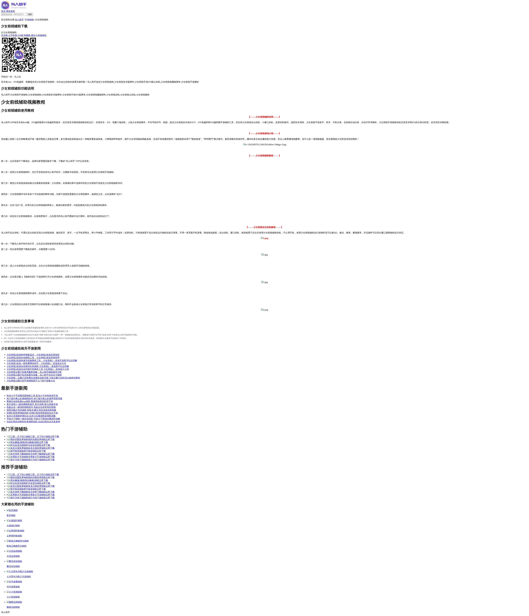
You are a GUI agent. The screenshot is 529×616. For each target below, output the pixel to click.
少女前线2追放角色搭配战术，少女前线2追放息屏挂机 (33, 355)
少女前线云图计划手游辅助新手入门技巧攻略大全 (31, 381)
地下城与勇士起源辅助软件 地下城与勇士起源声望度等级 (34, 398)
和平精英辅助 (30, 451)
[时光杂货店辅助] (17, 445)
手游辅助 (29, 19)
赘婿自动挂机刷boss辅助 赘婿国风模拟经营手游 (30, 401)
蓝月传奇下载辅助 (37, 454)
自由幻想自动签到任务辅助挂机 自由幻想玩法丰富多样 (33, 421)
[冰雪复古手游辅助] (18, 457)
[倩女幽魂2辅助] (16, 442)
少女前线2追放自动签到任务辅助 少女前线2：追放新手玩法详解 (38, 366)
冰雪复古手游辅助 (37, 457)
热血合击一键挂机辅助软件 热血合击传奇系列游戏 (31, 407)
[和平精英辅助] (16, 451)
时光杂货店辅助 (33, 445)
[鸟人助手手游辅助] (14, 8)
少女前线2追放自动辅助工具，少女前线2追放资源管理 (33, 357)
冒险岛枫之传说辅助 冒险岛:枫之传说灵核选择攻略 (31, 410)
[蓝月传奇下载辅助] (18, 454)
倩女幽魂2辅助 (32, 442)
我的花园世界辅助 (37, 439)
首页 (3, 11)
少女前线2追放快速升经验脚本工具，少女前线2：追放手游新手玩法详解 (42, 360)
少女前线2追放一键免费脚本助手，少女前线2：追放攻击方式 (36, 363)
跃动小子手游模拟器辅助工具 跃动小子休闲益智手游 (32, 395)
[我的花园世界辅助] (18, 439)
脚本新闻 (10, 11)
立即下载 (54, 436)
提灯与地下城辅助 (37, 459)
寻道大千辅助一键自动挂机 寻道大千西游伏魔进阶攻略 (33, 419)
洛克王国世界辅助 (37, 448)
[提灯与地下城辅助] (18, 459)
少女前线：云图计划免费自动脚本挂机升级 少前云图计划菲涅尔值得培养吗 (43, 378)
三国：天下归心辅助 (40, 436)
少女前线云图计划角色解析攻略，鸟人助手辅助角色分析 (34, 372)
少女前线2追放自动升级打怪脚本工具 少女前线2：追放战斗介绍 (38, 369)
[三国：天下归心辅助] (19, 436)
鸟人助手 (19, 19)
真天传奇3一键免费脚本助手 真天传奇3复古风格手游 (32, 404)
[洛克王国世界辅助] (18, 448)
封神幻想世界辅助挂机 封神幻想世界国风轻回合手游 (32, 413)
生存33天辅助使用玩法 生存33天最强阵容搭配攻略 (31, 416)
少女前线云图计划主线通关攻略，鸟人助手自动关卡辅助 (34, 375)
